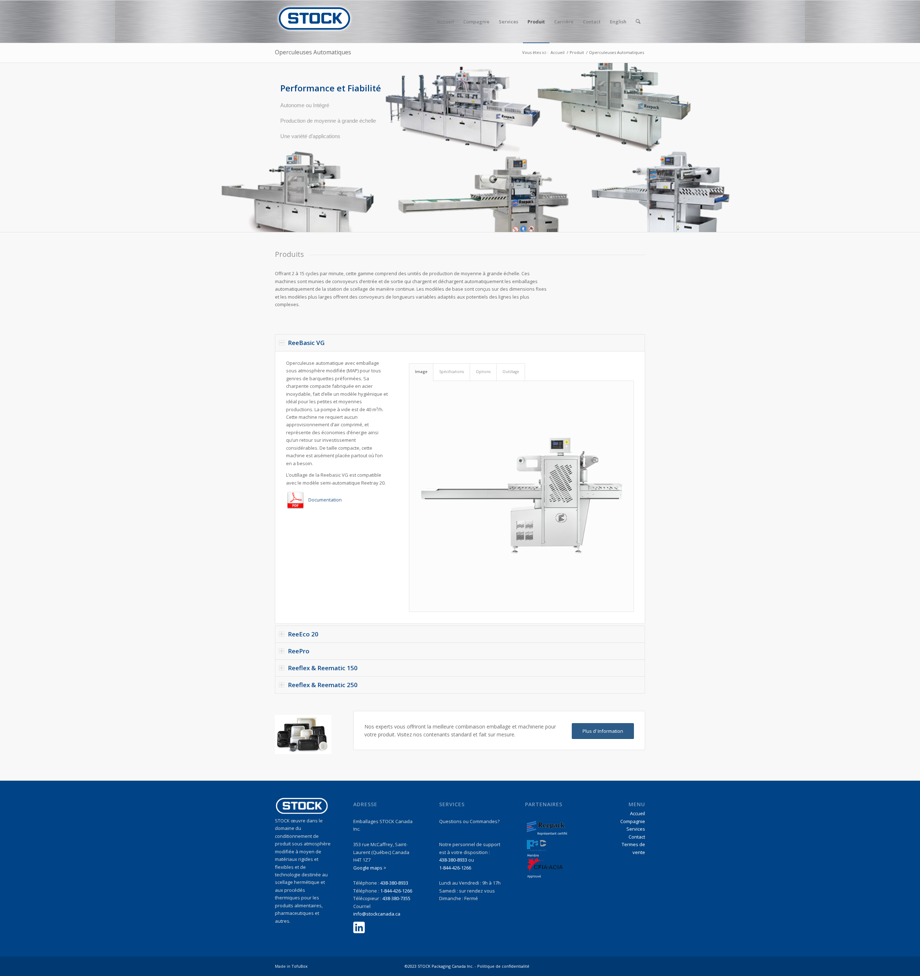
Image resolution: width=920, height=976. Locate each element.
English (618, 21)
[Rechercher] (638, 21)
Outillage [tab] (510, 371)
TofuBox (299, 966)
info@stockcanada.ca (376, 914)
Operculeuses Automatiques (313, 52)
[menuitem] (445, 21)
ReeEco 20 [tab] (303, 634)
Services (635, 829)
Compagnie (632, 821)
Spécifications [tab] (451, 371)
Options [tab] (483, 371)
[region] (460, 487)
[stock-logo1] (314, 21)
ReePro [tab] (298, 651)
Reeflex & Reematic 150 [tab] (323, 668)
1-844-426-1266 (396, 891)
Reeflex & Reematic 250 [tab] (323, 685)
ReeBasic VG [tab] (306, 343)
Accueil (637, 813)
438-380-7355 (396, 898)
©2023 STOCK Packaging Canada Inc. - (441, 966)
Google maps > (369, 867)
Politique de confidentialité (503, 966)
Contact (637, 837)
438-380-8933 (394, 883)
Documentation (325, 499)
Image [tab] (421, 371)
